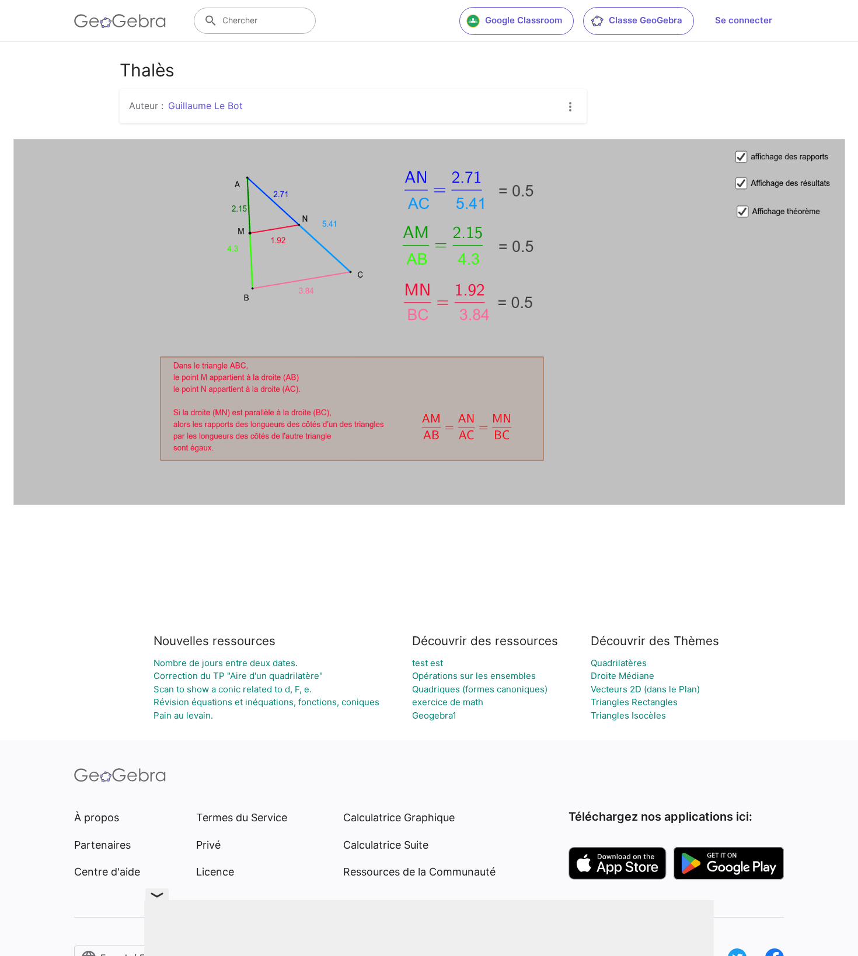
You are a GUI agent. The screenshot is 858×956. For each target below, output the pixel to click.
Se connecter (743, 20)
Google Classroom (523, 20)
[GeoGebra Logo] (120, 21)
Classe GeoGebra (645, 20)
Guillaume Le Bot (205, 105)
